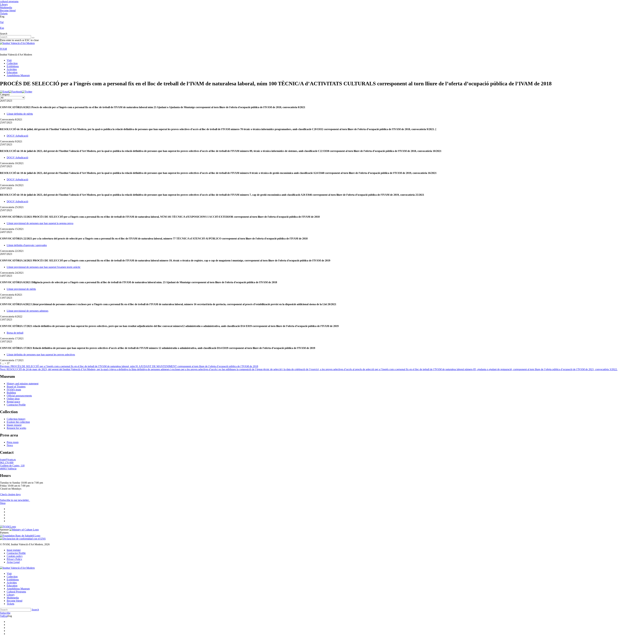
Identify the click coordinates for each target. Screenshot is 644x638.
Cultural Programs (16, 591)
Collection (12, 63)
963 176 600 (6, 462)
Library (4, 4)
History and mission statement (22, 383)
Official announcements (19, 395)
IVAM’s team (14, 389)
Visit (9, 60)
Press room (12, 442)
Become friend (8, 10)
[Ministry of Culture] (24, 529)
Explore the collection (18, 422)
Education (12, 72)
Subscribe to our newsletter (14, 500)
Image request (14, 425)
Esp (2, 27)
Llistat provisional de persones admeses (27, 310)
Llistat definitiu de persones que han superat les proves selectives (41, 354)
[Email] (4, 91)
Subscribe (5, 613)
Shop (3, 503)
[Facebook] (15, 91)
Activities (12, 69)
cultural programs (9, 1)
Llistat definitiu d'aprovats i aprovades (27, 245)
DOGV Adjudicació (17, 135)
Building (11, 392)
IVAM (3, 48)
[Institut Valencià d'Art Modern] (17, 43)
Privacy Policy (14, 559)
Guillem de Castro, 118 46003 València (12, 467)
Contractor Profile (16, 404)
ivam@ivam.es (8, 459)
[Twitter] (27, 91)
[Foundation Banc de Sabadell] (20, 535)
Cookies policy (15, 556)
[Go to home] (8, 526)
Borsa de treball (15, 332)
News (10, 445)
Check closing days (10, 494)
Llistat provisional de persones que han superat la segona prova (40, 223)
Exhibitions (13, 66)
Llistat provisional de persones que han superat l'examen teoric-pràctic (43, 267)
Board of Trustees (16, 386)
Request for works (16, 428)
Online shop (13, 398)
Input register (14, 550)
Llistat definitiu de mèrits (20, 113)
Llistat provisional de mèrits (21, 289)
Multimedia (6, 7)
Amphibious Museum (18, 75)
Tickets (4, 13)
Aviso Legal (13, 562)
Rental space (13, 401)
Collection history (16, 419)
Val (2, 22)
